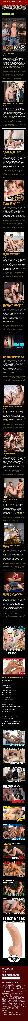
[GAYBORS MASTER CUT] (14, 345)
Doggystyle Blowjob (21, 71)
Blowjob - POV (20, 121)
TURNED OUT (6, 685)
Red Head (17, 175)
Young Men (14, 78)
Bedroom (8, 121)
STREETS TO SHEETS (9, 709)
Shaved (4, 125)
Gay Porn (22, 72)
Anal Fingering (12, 120)
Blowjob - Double (13, 325)
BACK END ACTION (8, 699)
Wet (19, 617)
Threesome (9, 78)
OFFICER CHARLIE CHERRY (10, 716)
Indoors (17, 74)
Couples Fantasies (17, 173)
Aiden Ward (8, 470)
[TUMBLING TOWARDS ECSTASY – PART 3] (14, 292)
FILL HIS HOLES (7, 695)
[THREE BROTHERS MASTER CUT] (14, 190)
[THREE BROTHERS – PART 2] (14, 533)
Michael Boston (15, 329)
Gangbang (18, 72)
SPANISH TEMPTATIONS (9, 690)
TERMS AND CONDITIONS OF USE (12, 1014)
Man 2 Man (17, 1000)
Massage (10, 329)
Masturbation (8, 124)
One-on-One (17, 124)
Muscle (5, 1001)
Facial (22, 122)
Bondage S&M (4, 990)
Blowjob (16, 121)
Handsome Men (9, 74)
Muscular (12, 124)
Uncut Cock (20, 1006)
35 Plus (7, 516)
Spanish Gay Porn (18, 1003)
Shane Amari (21, 427)
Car (18, 471)
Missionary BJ (16, 226)
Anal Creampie (19, 423)
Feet (15, 616)
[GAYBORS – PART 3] (14, 488)
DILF (12, 71)
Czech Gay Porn (8, 993)
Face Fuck (14, 174)
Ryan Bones (12, 474)
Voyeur (11, 381)
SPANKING (5, 78)
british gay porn (11, 990)
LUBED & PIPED (7, 687)
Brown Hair (5, 122)
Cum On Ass (12, 273)
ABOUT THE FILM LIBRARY (11, 1012)
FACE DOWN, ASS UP (8, 702)
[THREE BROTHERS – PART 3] (14, 242)
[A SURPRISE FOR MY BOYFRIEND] (14, 140)
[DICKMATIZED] (14, 442)
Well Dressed (5, 1008)
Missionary (20, 329)
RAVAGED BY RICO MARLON (10, 714)
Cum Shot (14, 122)
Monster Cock (5, 175)
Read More (17, 67)
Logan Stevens (10, 75)
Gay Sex (4, 74)
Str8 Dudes (5, 1004)
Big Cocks (8, 987)
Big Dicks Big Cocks (12, 987)
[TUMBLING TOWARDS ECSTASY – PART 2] (14, 582)
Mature (15, 75)
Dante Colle (17, 326)
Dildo (6, 379)
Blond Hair (12, 121)
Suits (9, 1004)
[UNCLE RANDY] (14, 35)
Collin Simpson (9, 122)
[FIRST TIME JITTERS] (14, 395)
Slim (9, 125)
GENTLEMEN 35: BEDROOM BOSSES (12, 726)
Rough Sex (18, 1001)
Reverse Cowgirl (18, 276)
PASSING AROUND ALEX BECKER (11, 721)
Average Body (18, 563)
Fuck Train (13, 72)
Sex (23, 124)
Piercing (21, 124)
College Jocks (10, 991)
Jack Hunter (15, 224)
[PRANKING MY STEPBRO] (14, 92)
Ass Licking (17, 120)
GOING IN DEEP (7, 711)
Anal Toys (13, 323)
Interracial (9, 1000)
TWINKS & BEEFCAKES (9, 704)
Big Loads (20, 988)
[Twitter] (3, 972)
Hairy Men (16, 996)
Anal (8, 120)
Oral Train (21, 226)
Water (17, 617)
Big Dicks (21, 171)
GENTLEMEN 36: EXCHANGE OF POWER (13, 723)
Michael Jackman (20, 75)
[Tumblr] (6, 972)
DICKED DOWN (7, 692)
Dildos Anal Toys (14, 994)
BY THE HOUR (6, 697)
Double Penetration (6, 72)
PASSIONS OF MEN (8, 718)
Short (7, 125)
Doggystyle (15, 71)
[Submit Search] (3, 978)
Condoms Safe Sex (21, 991)
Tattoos (20, 1004)
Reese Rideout (14, 380)
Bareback (4, 121)
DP (10, 72)
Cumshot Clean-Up (12, 377)
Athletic (8, 985)
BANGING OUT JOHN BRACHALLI (11, 706)
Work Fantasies (17, 332)
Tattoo (21, 125)
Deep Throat (5, 174)
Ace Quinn (8, 170)
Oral (14, 1001)
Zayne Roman (18, 78)
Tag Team (13, 1004)
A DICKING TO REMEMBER (10, 683)
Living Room (5, 75)
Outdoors (4, 227)
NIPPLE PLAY (14, 330)
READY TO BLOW (7, 680)
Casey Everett (5, 71)
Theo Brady (15, 277)
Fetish (17, 616)
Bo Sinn (7, 173)
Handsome (10, 998)
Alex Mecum (12, 170)
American (5, 120)
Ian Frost (14, 74)
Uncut (13, 1006)
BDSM (21, 985)
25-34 (5, 170)
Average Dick (21, 120)
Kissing (7, 329)
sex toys (20, 380)
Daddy (9, 71)
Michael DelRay (10, 226)
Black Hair (17, 376)
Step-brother (17, 125)
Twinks (9, 1006)
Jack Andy (21, 74)
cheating (4, 566)
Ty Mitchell (7, 381)
